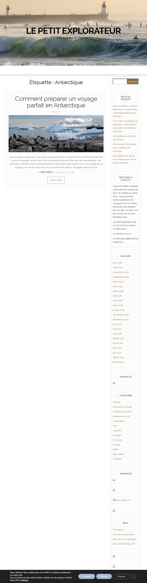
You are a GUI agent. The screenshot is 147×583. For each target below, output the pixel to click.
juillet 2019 (118, 281)
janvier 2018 (119, 310)
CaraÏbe (117, 430)
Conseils (117, 435)
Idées (115, 449)
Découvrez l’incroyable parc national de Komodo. (124, 147)
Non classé (118, 454)
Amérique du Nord (122, 411)
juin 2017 (117, 324)
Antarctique (55, 112)
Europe (116, 444)
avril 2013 (117, 348)
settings (24, 580)
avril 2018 (117, 300)
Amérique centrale (122, 407)
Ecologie (117, 440)
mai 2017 (117, 329)
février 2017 (118, 338)
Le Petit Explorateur (73, 31)
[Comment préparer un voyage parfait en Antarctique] (56, 133)
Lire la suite (56, 180)
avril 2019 (117, 286)
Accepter (87, 576)
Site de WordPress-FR (124, 544)
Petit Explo (47, 172)
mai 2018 (117, 296)
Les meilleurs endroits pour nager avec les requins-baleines (125, 159)
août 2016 (118, 343)
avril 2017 (117, 333)
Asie (115, 426)
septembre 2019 (121, 277)
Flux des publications (124, 534)
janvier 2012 (118, 362)
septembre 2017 (121, 319)
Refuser (104, 576)
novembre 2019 (121, 272)
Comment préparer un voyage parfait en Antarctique (56, 102)
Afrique (116, 402)
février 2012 (118, 357)
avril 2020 (117, 262)
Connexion (118, 529)
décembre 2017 (120, 314)
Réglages (121, 576)
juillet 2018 (118, 291)
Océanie (117, 459)
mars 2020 (118, 267)
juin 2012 (117, 352)
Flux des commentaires (124, 539)
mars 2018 (118, 305)
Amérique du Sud (121, 416)
